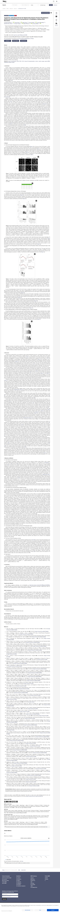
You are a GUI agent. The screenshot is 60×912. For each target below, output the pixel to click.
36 (8, 443)
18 (4, 110)
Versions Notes (23, 40)
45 (35, 491)
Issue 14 (15, 8)
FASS (20, 61)
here (46, 826)
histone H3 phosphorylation (29, 61)
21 (11, 123)
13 (11, 101)
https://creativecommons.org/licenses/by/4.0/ (34, 796)
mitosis (36, 61)
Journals (4, 8)
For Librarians (18, 881)
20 (10, 123)
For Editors (18, 880)
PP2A (18, 61)
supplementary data (46, 474)
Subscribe (4, 899)
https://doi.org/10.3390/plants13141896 (20, 35)
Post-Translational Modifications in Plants (25, 38)
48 (34, 539)
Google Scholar (37, 631)
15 (32, 539)
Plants (7, 8)
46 (9, 534)
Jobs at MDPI (4, 883)
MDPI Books (33, 879)
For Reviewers (18, 879)
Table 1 (32, 154)
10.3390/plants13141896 (22, 8)
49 (40, 544)
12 (9, 96)
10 (7, 96)
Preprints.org (33, 880)
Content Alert (23, 870)
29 (34, 397)
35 (8, 442)
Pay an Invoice (4, 879)
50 (34, 551)
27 (4, 395)
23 (24, 469)
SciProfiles (32, 883)
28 (49, 395)
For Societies (18, 884)
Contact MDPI (4, 881)
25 (27, 356)
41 (48, 462)
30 (49, 422)
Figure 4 (38, 319)
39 (46, 462)
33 (25, 438)
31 (33, 402)
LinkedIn (46, 877)
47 (33, 539)
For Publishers (18, 883)
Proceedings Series (34, 887)
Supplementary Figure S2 (27, 417)
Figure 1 (31, 146)
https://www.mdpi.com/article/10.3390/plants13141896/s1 (39, 585)
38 (5, 445)
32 (39, 404)
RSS (19, 870)
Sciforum (32, 877)
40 (47, 462)
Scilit (31, 881)
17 (21, 424)
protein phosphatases (12, 61)
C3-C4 (23, 61)
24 (26, 356)
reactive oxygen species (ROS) (44, 61)
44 (19, 477)
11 (8, 96)
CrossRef (11, 629)
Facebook (46, 879)
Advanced (55, 5)
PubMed (15, 629)
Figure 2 (21, 195)
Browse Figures (15, 40)
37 (49, 443)
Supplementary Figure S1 (18, 389)
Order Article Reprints (45, 12)
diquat (13, 62)
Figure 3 (42, 251)
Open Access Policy (5, 880)
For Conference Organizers (20, 885)
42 (8, 464)
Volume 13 (11, 8)
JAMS (32, 885)
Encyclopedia (33, 884)
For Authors (18, 877)
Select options (5, 894)
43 (18, 477)
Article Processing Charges (6, 877)
